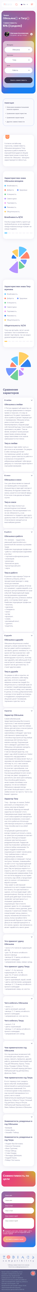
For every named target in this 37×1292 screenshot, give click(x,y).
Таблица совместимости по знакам (18, 1265)
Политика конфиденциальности (18, 1267)
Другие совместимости (16, 122)
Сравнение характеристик (17, 113)
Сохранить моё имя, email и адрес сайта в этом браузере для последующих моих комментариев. (17, 1232)
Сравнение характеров (15, 117)
